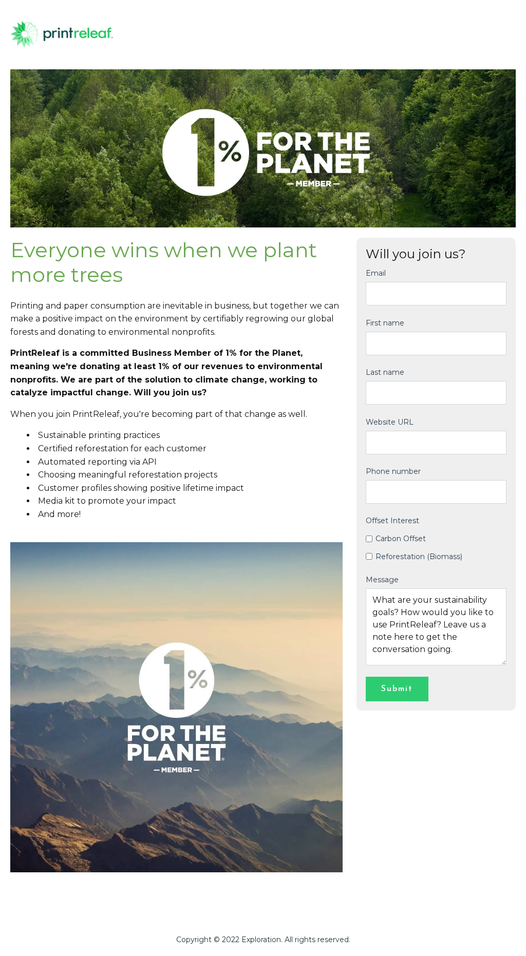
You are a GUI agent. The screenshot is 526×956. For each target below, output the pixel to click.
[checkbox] (436, 547)
